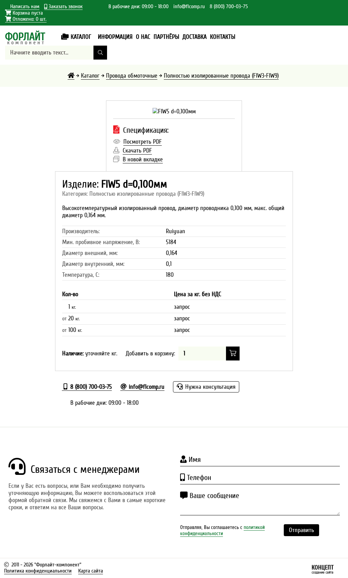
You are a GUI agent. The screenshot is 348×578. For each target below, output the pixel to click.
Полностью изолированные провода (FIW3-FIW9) (221, 75)
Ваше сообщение (213, 495)
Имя (194, 459)
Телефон (198, 477)
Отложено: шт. (26, 19)
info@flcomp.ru (189, 6)
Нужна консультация (210, 386)
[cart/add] (233, 353)
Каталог (90, 75)
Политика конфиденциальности (38, 571)
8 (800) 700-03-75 (229, 6)
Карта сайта (90, 571)
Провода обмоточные (131, 75)
